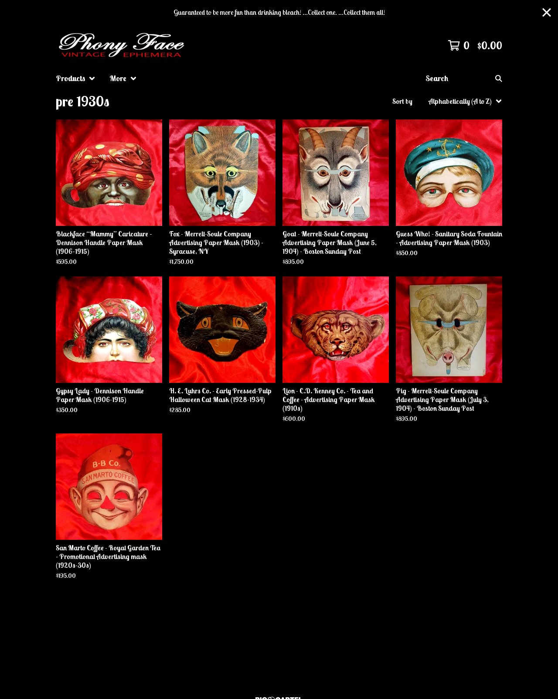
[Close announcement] (546, 12)
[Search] (499, 78)
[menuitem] (75, 78)
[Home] (123, 45)
